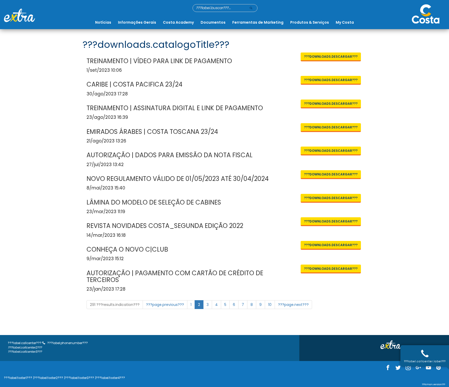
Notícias (103, 22)
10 (270, 304)
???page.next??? (293, 304)
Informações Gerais (137, 22)
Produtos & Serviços (309, 22)
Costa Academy (178, 22)
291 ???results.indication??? (115, 304)
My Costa (345, 22)
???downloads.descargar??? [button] (331, 56)
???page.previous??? (165, 304)
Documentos (213, 22)
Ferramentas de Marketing (257, 22)
